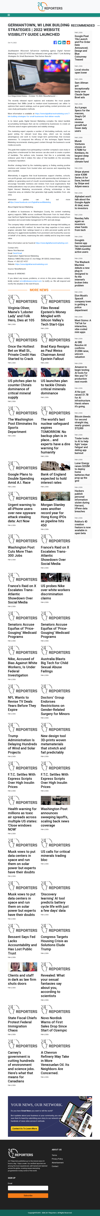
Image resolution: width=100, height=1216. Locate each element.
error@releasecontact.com (31, 281)
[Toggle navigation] (8, 15)
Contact (55, 1166)
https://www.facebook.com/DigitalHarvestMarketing (30, 202)
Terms (54, 1155)
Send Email (17, 253)
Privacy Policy (57, 1159)
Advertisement (58, 1163)
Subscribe (28, 1195)
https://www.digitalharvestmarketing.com (52, 243)
